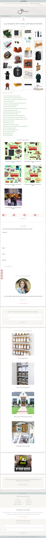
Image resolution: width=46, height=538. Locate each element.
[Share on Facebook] (2, 270)
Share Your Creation (35, 3)
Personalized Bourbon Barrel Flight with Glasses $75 (15, 108)
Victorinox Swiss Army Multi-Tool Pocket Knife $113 (15, 103)
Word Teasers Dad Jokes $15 (10, 106)
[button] (21, 1)
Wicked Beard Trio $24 (9, 122)
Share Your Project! (23, 484)
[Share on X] (2, 273)
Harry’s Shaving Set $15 (9, 101)
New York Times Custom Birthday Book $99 (13, 97)
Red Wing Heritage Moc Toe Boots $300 (12, 111)
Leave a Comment (23, 218)
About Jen (23, 299)
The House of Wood (23, 11)
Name (3, 248)
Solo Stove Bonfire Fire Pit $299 (11, 113)
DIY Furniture (18, 500)
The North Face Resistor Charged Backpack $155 (14, 115)
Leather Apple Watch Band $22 (10, 110)
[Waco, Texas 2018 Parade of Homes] (23, 403)
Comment (4, 232)
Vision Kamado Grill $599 (9, 131)
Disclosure (28, 504)
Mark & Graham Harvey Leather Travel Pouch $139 (14, 117)
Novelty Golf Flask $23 (9, 120)
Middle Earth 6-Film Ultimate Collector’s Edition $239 (15, 99)
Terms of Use (32, 536)
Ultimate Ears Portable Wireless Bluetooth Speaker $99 (15, 126)
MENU (25, 1)
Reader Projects (18, 502)
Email (3, 254)
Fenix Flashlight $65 (8, 135)
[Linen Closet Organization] (23, 374)
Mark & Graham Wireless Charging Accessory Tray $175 (15, 119)
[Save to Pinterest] (2, 276)
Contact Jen (28, 502)
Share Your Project (18, 504)
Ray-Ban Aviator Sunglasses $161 (11, 104)
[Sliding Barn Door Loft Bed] (23, 432)
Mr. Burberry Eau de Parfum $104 (11, 124)
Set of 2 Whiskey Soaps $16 (10, 128)
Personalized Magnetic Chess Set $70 (12, 95)
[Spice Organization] (23, 344)
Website (4, 260)
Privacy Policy (24, 536)
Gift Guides (23, 26)
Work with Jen (28, 500)
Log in (37, 536)
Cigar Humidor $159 (8, 133)
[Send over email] (2, 278)
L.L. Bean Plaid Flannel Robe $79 (11, 129)
